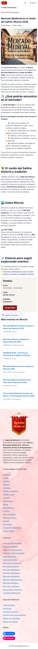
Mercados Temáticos (11, 586)
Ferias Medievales (10, 560)
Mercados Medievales (11, 570)
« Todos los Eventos (8, 7)
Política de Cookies (10, 622)
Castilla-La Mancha (10, 491)
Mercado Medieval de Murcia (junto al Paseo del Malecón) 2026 (18, 327)
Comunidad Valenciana (12, 528)
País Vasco (7, 524)
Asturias (6, 481)
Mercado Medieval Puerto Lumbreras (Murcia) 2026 (18, 367)
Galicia (5, 504)
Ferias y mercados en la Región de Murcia (18, 274)
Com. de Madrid (9, 514)
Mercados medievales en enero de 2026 (18, 272)
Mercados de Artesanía (12, 563)
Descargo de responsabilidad (14, 615)
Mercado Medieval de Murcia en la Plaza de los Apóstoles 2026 (17, 381)
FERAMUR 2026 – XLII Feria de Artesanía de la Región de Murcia (16, 354)
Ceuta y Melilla (8, 531)
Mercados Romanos (11, 583)
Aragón (6, 478)
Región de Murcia (10, 518)
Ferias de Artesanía (10, 547)
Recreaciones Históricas (12, 590)
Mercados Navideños (11, 576)
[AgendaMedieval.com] (4, 3)
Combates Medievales (11, 593)
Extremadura (8, 501)
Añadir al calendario (12, 315)
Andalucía (7, 475)
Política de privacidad (11, 618)
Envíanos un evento (10, 612)
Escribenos (7, 608)
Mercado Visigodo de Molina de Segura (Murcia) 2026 (16, 340)
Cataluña (6, 498)
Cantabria (7, 488)
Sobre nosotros (9, 605)
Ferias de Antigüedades (12, 543)
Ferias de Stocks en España (14, 553)
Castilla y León (8, 495)
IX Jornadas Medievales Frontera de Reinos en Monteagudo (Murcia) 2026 (18, 394)
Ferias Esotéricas (9, 557)
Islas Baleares (8, 508)
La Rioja (6, 511)
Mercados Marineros (11, 566)
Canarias (6, 485)
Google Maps (10, 308)
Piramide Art (7, 302)
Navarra (6, 521)
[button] (25, 3)
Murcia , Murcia (9, 295)
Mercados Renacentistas (12, 580)
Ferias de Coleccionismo (12, 550)
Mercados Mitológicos (11, 573)
